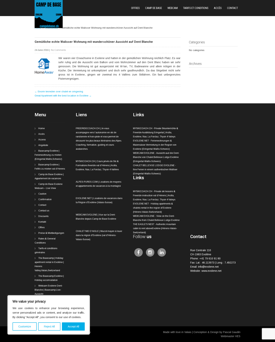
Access (42, 139)
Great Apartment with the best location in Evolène (63, 95)
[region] (48, 315)
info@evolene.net (208, 266)
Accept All (73, 326)
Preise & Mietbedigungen (51, 233)
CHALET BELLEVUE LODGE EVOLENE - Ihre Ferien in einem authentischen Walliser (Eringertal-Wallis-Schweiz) (155, 169)
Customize (24, 326)
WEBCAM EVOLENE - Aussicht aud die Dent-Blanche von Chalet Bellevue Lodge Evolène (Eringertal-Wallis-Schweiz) (156, 157)
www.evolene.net (211, 270)
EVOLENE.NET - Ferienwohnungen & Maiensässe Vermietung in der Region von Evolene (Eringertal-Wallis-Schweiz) (154, 144)
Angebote (43, 145)
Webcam (172, 8)
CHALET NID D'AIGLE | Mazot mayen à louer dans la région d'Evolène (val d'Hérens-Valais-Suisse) (99, 235)
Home (41, 128)
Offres (135, 8)
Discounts (43, 216)
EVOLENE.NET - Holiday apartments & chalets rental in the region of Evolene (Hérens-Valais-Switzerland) (153, 207)
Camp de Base (153, 8)
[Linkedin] (162, 252)
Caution (42, 193)
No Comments (58, 50)
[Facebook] (138, 252)
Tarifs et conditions (195, 8)
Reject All (49, 326)
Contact (232, 8)
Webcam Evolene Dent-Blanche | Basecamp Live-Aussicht (48, 289)
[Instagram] (150, 252)
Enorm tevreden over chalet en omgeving (59, 91)
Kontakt (42, 222)
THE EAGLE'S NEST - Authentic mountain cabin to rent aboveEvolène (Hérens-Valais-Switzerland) (155, 228)
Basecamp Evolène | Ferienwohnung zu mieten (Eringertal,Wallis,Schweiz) (48, 155)
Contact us (43, 210)
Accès (218, 8)
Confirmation (45, 199)
